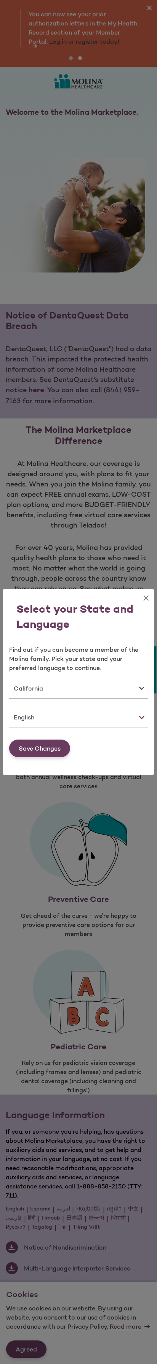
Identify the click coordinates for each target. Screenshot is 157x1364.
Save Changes (40, 748)
